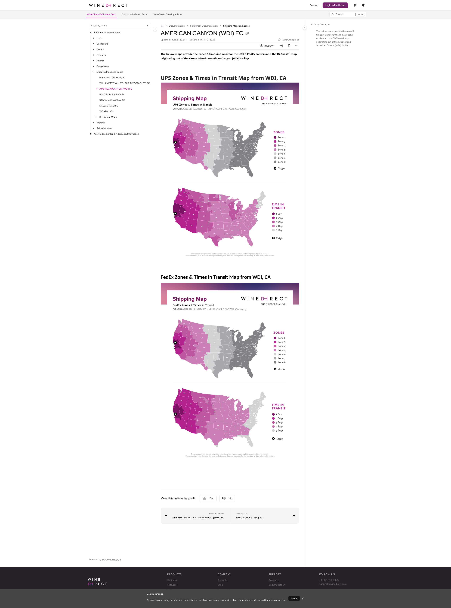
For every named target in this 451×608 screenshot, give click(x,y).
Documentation (177, 25)
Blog (220, 585)
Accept (294, 598)
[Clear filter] (147, 25)
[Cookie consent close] (303, 598)
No (230, 498)
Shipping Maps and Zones (110, 72)
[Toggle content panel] (305, 28)
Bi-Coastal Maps (108, 117)
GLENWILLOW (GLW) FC (112, 77)
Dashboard (102, 43)
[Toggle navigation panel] (155, 29)
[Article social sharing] (281, 46)
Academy (273, 580)
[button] (101, 14)
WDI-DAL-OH (106, 111)
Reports (101, 122)
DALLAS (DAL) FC (108, 105)
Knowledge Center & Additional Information (116, 134)
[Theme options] (363, 5)
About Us (223, 580)
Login (99, 38)
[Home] (108, 5)
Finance (100, 60)
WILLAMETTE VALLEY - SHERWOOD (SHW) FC (124, 83)
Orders (100, 49)
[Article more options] (296, 46)
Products (101, 55)
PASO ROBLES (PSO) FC (112, 94)
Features (172, 585)
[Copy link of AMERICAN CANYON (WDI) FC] (247, 34)
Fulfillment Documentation (107, 32)
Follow (268, 46)
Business (172, 580)
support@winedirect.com (333, 584)
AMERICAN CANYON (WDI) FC (115, 88)
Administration (104, 128)
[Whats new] (355, 5)
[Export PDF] (289, 46)
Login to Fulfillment (335, 5)
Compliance (103, 66)
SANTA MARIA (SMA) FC (112, 100)
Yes (211, 498)
